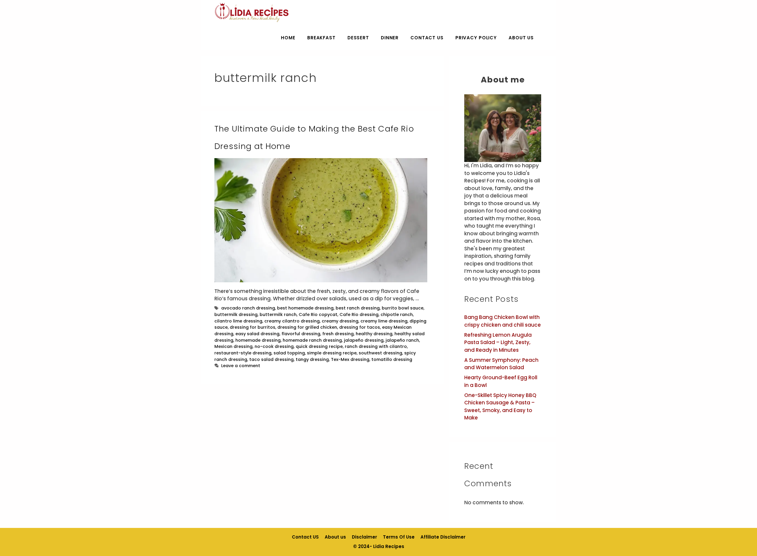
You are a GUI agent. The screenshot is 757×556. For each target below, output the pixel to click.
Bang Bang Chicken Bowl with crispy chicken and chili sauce (502, 321)
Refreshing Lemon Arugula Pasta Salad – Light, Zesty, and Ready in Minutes (498, 342)
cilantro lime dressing (238, 321)
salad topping (289, 353)
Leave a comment (240, 366)
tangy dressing (312, 359)
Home (288, 38)
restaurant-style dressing (242, 353)
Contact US (427, 38)
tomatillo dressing (391, 359)
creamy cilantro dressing (292, 321)
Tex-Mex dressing (350, 359)
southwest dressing (380, 353)
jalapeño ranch (402, 340)
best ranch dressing (358, 308)
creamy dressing (340, 321)
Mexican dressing (233, 346)
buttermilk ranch (278, 314)
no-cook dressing (274, 346)
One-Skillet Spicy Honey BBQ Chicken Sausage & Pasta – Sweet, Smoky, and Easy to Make (500, 407)
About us (521, 38)
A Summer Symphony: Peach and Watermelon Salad (501, 363)
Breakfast (321, 38)
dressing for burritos (252, 327)
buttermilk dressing (236, 314)
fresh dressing (338, 334)
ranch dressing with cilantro (376, 346)
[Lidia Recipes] (251, 12)
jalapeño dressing (364, 340)
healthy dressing (374, 334)
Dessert (358, 38)
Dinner (390, 38)
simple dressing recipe (332, 353)
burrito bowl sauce (402, 308)
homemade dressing (258, 340)
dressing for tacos (359, 327)
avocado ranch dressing (248, 308)
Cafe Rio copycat (318, 314)
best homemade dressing (305, 308)
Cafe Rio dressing (358, 314)
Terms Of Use (399, 537)
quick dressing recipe (319, 346)
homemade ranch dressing (312, 340)
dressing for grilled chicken (307, 327)
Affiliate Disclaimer (442, 537)
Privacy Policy (476, 38)
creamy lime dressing (383, 321)
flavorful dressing (301, 334)
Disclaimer (364, 537)
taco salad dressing (271, 359)
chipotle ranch (397, 314)
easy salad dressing (257, 334)
